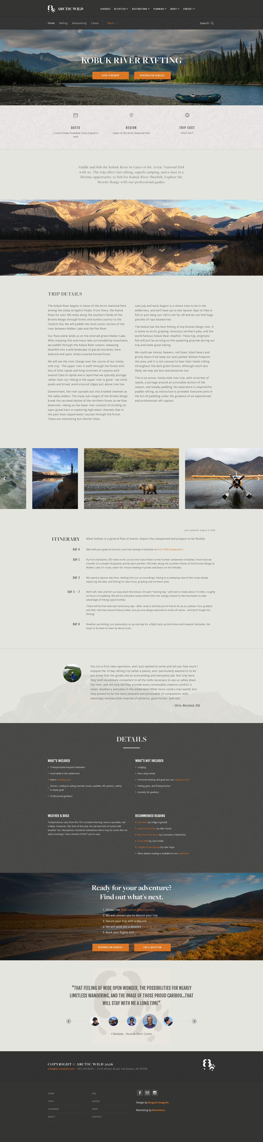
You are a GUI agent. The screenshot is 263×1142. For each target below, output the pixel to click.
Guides (96, 1101)
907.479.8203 (85, 1069)
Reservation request (152, 75)
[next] (258, 478)
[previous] (5, 478)
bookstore (183, 853)
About (173, 9)
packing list (149, 926)
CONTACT (97, 1116)
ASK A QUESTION (152, 947)
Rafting (63, 23)
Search (204, 23)
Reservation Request (110, 947)
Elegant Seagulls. (158, 1102)
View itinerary (110, 75)
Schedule (105, 9)
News (95, 1108)
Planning (159, 9)
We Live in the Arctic (148, 834)
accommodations (146, 932)
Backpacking (79, 23)
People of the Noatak (149, 847)
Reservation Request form (138, 910)
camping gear (64, 779)
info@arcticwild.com (61, 1069)
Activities (120, 9)
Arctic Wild (143, 840)
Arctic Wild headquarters (170, 549)
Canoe (94, 23)
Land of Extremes (147, 828)
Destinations (139, 9)
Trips (51, 1101)
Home (51, 23)
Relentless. (158, 1110)
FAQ (94, 1093)
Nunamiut (142, 822)
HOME (51, 1093)
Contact (188, 9)
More (111, 23)
